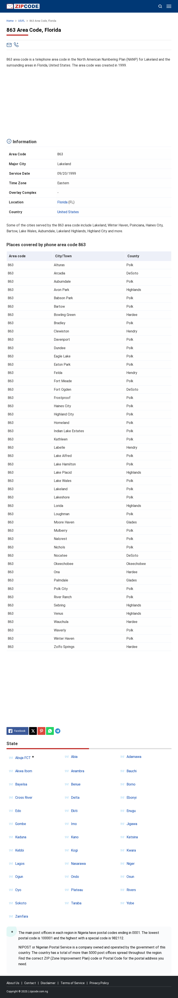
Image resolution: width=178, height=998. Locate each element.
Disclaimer (48, 983)
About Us (13, 983)
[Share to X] (33, 731)
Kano (75, 837)
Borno (131, 784)
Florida (62, 202)
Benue (76, 784)
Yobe (130, 903)
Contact (30, 983)
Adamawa (134, 757)
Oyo (18, 890)
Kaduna (20, 837)
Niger (131, 864)
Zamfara (21, 916)
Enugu (131, 811)
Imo (74, 824)
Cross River (23, 797)
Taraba (76, 903)
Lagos (20, 864)
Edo (18, 811)
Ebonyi (132, 797)
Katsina (132, 837)
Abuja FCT (23, 758)
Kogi (74, 850)
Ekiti (74, 811)
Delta (75, 797)
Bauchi (132, 771)
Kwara (131, 850)
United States (68, 212)
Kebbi (19, 850)
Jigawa (132, 824)
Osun (130, 877)
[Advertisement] (89, 102)
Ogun (19, 877)
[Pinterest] (41, 731)
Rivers (131, 890)
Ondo (75, 877)
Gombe (20, 824)
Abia (74, 757)
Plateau (77, 890)
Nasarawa (78, 864)
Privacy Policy (99, 983)
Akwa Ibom (23, 771)
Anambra (77, 771)
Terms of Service (73, 983)
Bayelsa (21, 784)
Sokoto (20, 903)
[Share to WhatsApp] (50, 731)
